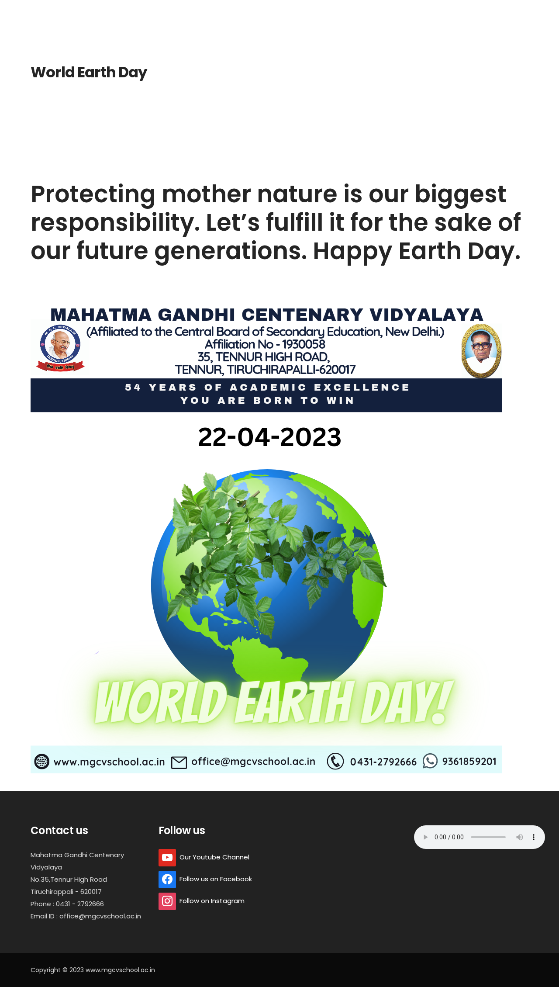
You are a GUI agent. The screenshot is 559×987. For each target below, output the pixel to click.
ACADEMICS (320, 12)
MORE (523, 12)
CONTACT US (481, 12)
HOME (177, 12)
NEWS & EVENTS (422, 12)
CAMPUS (267, 12)
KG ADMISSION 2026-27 (119, 12)
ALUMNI (371, 12)
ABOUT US (216, 12)
